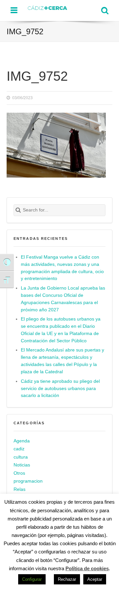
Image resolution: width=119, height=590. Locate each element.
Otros (19, 473)
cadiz (19, 448)
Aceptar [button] (94, 579)
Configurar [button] (32, 579)
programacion (28, 481)
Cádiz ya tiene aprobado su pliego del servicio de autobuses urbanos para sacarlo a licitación (60, 388)
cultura (21, 457)
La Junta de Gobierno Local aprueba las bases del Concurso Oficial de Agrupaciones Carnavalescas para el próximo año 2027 (63, 299)
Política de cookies (87, 568)
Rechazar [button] (67, 579)
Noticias (22, 465)
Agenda (22, 440)
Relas (19, 489)
